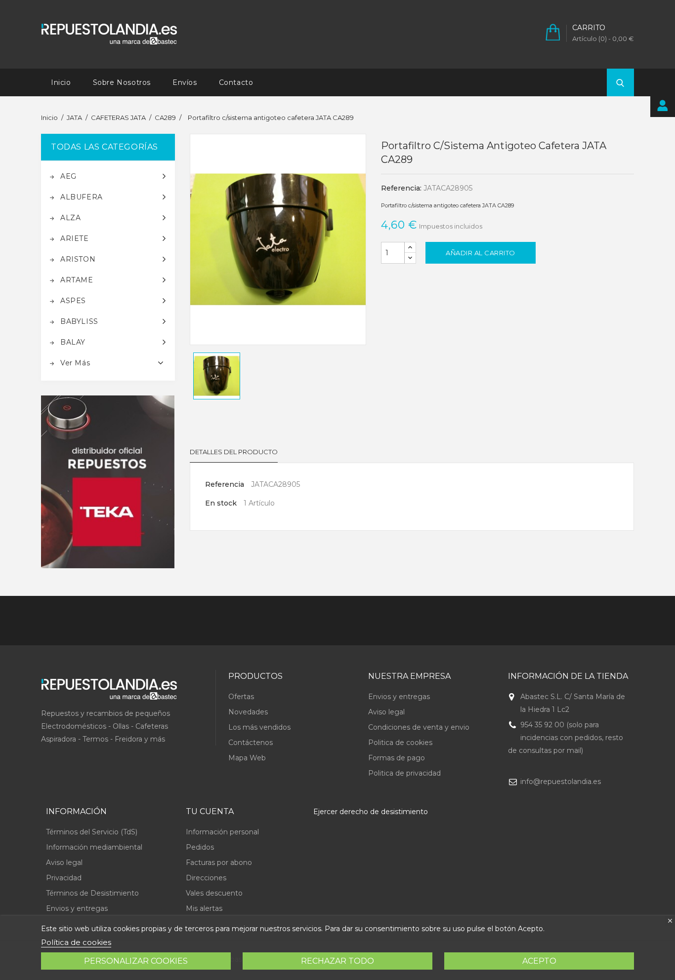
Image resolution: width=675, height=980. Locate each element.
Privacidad (64, 877)
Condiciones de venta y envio (418, 727)
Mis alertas (204, 908)
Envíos (184, 82)
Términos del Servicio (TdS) (91, 831)
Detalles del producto (234, 452)
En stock (221, 503)
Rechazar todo (337, 961)
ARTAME (76, 279)
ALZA (70, 217)
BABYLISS (79, 321)
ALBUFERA (81, 197)
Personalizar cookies (136, 961)
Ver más (75, 362)
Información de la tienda (568, 676)
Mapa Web (247, 757)
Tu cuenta (210, 811)
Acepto (539, 961)
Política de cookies (76, 942)
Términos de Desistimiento (92, 893)
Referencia (224, 484)
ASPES (73, 300)
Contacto (236, 82)
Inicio (61, 82)
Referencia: (401, 188)
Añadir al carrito (480, 253)
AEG (68, 176)
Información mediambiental (94, 847)
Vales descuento (214, 893)
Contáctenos (250, 742)
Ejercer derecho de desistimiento (370, 811)
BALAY (72, 342)
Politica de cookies (400, 742)
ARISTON (77, 259)
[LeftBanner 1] (108, 482)
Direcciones (206, 877)
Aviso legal (386, 711)
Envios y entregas (399, 696)
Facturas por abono (219, 862)
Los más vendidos (259, 727)
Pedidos (200, 847)
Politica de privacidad (404, 773)
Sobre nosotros (122, 82)
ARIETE (74, 238)
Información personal (222, 831)
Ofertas (241, 696)
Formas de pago (396, 757)
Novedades (248, 711)
